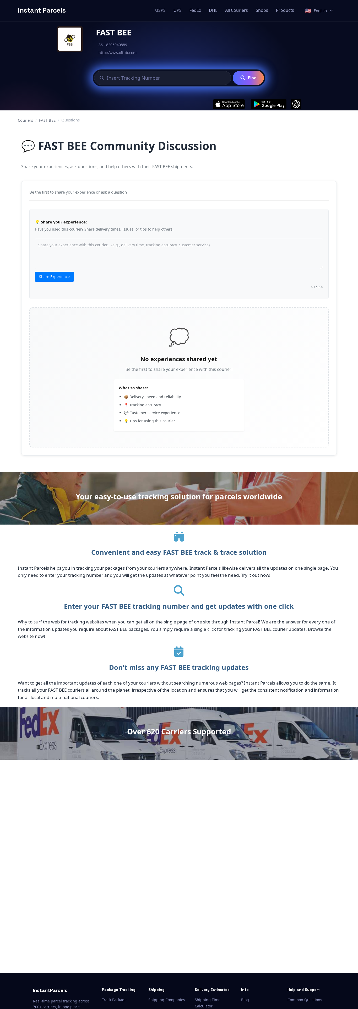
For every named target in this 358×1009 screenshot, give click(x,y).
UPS (177, 10)
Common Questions (305, 999)
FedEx (195, 10)
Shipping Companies (166, 999)
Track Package (114, 999)
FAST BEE (47, 120)
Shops (262, 10)
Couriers (25, 120)
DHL (213, 10)
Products (285, 10)
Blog (245, 999)
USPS (160, 10)
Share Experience (54, 276)
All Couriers (236, 10)
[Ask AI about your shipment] (296, 104)
